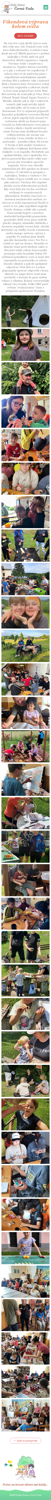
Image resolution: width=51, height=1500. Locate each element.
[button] (45, 7)
